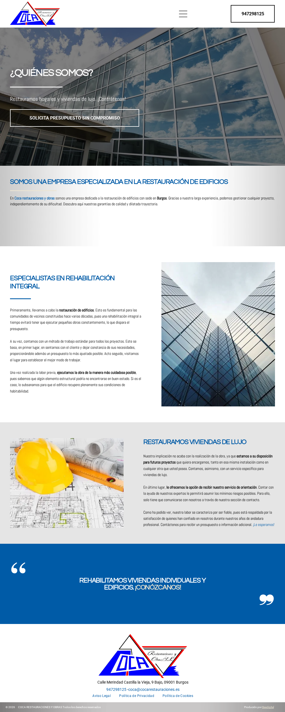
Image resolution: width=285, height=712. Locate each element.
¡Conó (144, 587)
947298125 (116, 689)
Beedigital (268, 707)
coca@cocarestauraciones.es (154, 689)
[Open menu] (183, 14)
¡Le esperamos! (263, 524)
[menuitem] (101, 696)
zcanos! (167, 587)
